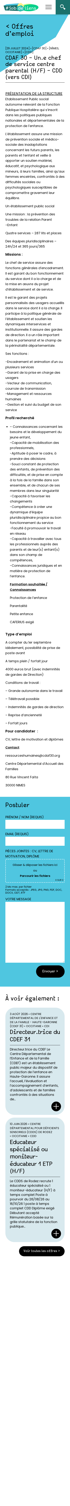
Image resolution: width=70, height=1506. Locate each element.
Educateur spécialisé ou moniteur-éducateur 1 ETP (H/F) (31, 1156)
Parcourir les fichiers (35, 876)
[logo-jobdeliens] (21, 7)
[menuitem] (63, 7)
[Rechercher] (63, 7)
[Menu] (48, 7)
